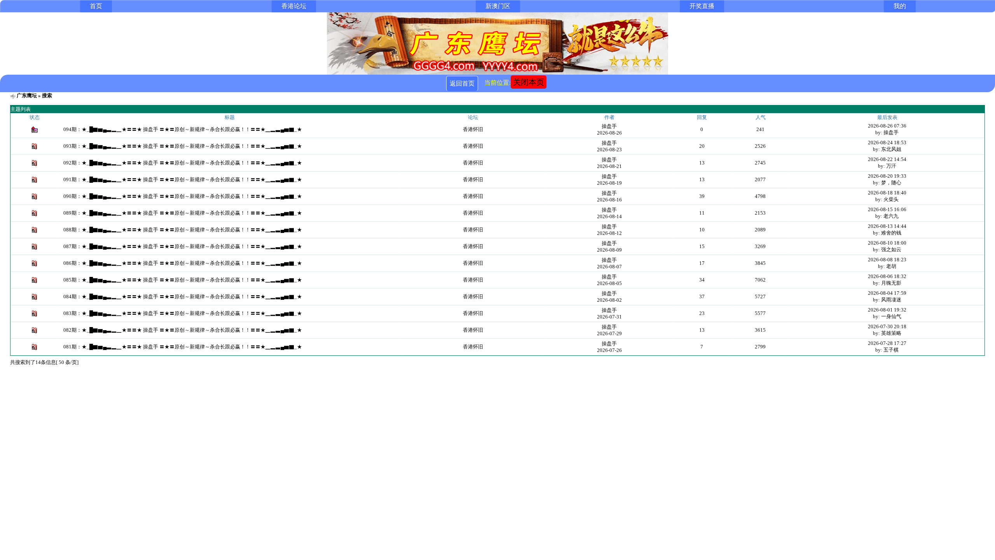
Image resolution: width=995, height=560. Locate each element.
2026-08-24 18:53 (887, 142)
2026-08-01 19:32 (887, 310)
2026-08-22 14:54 (887, 159)
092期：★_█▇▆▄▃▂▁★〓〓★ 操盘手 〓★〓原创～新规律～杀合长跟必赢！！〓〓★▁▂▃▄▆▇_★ (182, 163)
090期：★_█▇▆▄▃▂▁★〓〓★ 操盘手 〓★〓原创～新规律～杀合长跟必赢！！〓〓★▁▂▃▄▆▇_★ (182, 196)
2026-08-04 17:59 (887, 293)
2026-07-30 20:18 (887, 326)
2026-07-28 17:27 (887, 343)
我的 (900, 6)
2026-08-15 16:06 (887, 209)
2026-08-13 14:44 (887, 226)
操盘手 (609, 126)
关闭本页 (528, 82)
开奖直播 (702, 6)
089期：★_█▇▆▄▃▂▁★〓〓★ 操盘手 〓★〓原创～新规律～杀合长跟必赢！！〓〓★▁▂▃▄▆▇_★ (182, 213)
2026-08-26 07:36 (887, 126)
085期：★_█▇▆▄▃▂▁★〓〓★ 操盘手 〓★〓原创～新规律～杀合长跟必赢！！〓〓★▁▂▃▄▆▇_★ (182, 280)
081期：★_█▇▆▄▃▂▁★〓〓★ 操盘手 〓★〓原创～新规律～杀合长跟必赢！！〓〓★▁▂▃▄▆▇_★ (182, 347)
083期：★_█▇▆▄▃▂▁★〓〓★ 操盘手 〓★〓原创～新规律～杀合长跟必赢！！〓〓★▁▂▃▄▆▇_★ (182, 313)
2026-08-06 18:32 (887, 276)
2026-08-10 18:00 (887, 243)
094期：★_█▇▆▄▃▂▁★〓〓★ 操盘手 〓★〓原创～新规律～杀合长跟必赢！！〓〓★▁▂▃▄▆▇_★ (182, 129)
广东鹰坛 (27, 95)
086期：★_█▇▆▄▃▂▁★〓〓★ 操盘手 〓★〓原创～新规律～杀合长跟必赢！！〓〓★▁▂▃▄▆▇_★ (182, 263)
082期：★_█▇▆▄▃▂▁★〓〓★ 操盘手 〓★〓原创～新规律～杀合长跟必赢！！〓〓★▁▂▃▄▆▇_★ (182, 330)
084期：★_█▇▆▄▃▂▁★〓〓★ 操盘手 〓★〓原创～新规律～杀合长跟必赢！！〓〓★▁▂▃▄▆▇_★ (182, 296)
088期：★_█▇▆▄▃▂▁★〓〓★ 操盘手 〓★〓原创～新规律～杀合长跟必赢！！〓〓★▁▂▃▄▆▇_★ (182, 230)
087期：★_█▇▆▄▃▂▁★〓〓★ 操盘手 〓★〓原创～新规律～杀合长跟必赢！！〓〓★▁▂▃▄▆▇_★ (182, 246)
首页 (96, 6)
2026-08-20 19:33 (887, 176)
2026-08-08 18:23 (887, 259)
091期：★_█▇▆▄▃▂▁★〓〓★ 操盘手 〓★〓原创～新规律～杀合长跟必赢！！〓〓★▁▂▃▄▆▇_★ (182, 179)
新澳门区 (497, 6)
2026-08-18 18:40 (887, 193)
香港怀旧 (473, 129)
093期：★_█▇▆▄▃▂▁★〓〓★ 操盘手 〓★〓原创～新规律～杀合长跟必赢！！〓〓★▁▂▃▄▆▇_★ (182, 146)
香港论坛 (293, 6)
